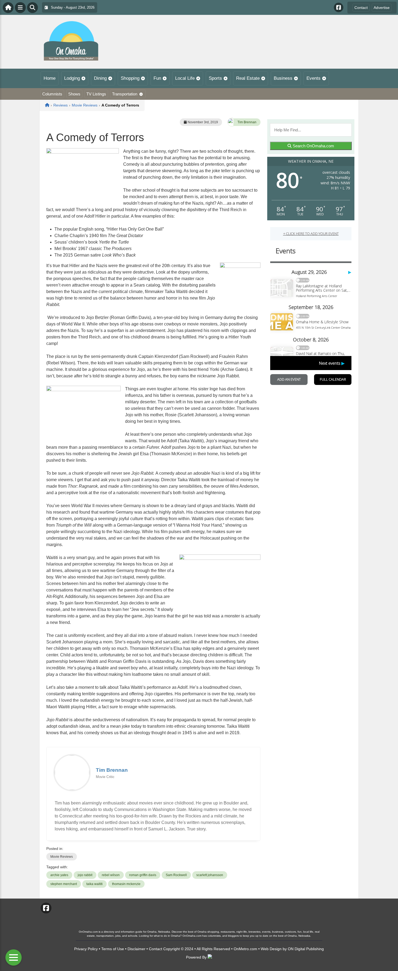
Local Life (185, 78)
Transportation (124, 94)
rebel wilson (111, 875)
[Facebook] (338, 7)
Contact (361, 7)
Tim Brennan (246, 122)
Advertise (382, 7)
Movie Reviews (61, 857)
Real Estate (248, 78)
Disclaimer (136, 949)
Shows (74, 94)
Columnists (52, 94)
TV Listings (96, 94)
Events (313, 78)
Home (50, 78)
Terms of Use (112, 949)
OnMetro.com (245, 949)
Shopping (130, 78)
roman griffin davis (142, 875)
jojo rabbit (85, 875)
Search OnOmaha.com (313, 146)
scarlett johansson (209, 875)
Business (283, 78)
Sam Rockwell (176, 875)
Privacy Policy (86, 949)
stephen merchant (63, 884)
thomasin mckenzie (126, 884)
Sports (215, 78)
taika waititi (94, 884)
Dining (100, 78)
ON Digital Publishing (306, 949)
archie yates (59, 875)
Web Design (271, 949)
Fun (157, 78)
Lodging (72, 78)
